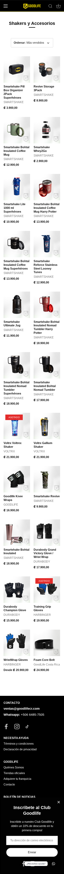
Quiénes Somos (14, 767)
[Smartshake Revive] (47, 479)
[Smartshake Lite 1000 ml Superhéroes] (17, 187)
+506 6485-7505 (32, 714)
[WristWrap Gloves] (17, 643)
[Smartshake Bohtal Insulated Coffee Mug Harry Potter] (47, 187)
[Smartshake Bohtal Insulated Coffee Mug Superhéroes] (17, 244)
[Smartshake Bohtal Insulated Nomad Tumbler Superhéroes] (17, 365)
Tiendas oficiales (14, 773)
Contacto (9, 784)
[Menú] (6, 6)
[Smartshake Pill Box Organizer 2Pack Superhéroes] (17, 69)
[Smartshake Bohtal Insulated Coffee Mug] (17, 130)
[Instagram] (32, 863)
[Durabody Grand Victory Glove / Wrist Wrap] (47, 532)
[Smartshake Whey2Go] (47, 130)
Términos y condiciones (19, 743)
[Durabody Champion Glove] (17, 589)
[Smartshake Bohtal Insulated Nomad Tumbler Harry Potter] (47, 305)
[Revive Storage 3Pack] (47, 69)
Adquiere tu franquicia (17, 778)
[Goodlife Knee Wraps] (17, 479)
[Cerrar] (59, 802)
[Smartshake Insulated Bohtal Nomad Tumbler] (47, 365)
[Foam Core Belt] (47, 643)
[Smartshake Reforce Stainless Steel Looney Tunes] (47, 244)
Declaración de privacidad (20, 749)
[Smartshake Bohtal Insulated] (17, 532)
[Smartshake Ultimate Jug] (17, 305)
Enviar (32, 852)
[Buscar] (50, 6)
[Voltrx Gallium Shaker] (47, 426)
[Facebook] (23, 863)
